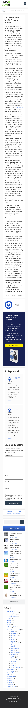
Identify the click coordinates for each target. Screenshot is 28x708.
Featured (10, 673)
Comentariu (9, 455)
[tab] (14, 528)
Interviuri (10, 678)
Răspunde (10, 400)
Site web (7, 488)
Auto (8, 618)
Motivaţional (11, 680)
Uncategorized (11, 686)
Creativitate (13, 635)
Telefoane (10, 684)
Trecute (12, 671)
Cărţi (8, 624)
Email (7, 481)
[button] (25, 3)
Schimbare (13, 617)
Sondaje (12, 663)
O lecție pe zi (14, 613)
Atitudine (7, 10)
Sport (12, 665)
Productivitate (14, 660)
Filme (8, 675)
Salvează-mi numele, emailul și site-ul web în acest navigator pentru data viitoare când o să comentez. (13, 497)
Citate (9, 628)
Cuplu (12, 637)
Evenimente (10, 669)
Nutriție (12, 656)
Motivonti (13, 654)
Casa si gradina (11, 626)
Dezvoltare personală (13, 630)
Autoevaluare (14, 633)
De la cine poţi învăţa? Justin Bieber (12, 20)
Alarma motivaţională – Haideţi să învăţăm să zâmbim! (16, 553)
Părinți (12, 658)
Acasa (3, 10)
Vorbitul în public (15, 667)
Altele (12, 632)
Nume (7, 475)
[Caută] (22, 522)
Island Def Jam (18, 107)
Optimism (13, 615)
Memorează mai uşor (15, 559)
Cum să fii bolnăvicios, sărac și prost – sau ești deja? (16, 587)
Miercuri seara (14, 652)
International (11, 677)
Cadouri (9, 620)
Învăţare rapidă (14, 643)
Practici (9, 682)
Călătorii (9, 622)
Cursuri (12, 639)
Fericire (12, 641)
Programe (13, 662)
